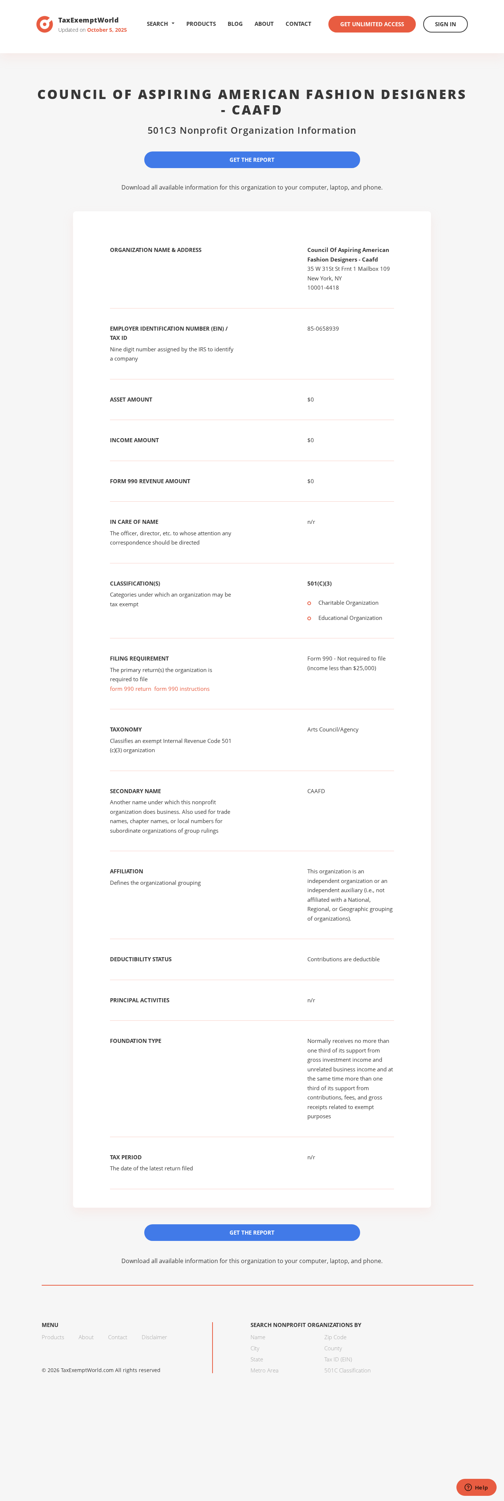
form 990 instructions (182, 688)
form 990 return (130, 688)
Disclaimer (154, 1337)
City (255, 1348)
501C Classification (347, 1370)
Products (201, 23)
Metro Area (265, 1370)
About (264, 23)
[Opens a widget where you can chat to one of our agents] (476, 1488)
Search (157, 23)
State (257, 1359)
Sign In (445, 24)
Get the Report (252, 159)
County (333, 1348)
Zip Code (335, 1337)
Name (258, 1337)
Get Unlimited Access (372, 24)
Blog (235, 23)
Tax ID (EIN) (338, 1359)
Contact (298, 23)
